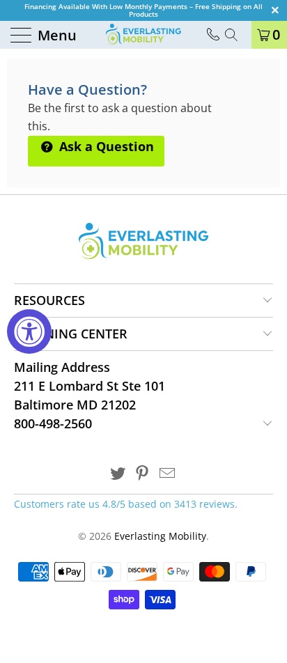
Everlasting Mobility (160, 536)
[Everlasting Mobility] (143, 35)
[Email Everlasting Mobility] (167, 474)
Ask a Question (105, 146)
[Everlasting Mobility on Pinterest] (142, 474)
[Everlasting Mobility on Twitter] (117, 474)
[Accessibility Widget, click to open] (29, 331)
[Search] (236, 35)
